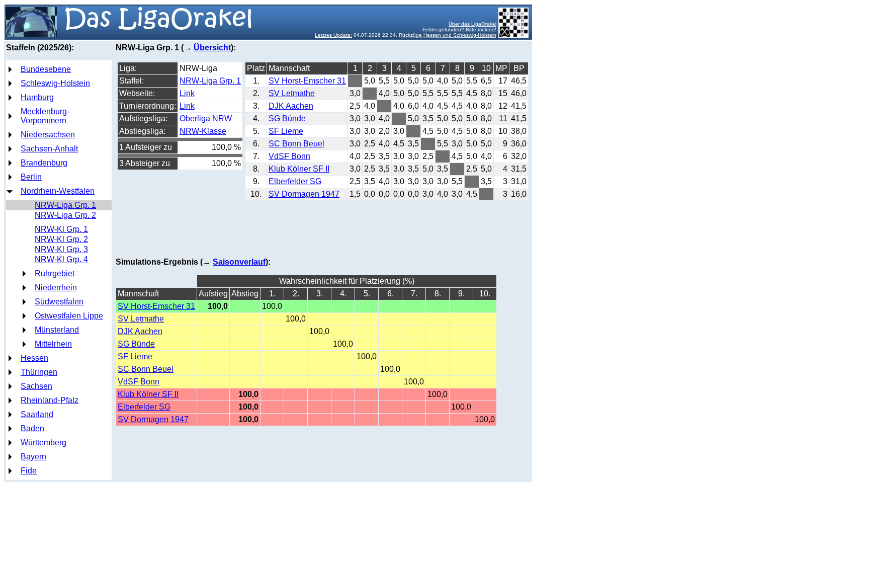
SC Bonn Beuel (296, 143)
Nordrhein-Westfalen (58, 191)
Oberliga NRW (206, 118)
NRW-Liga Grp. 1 (65, 205)
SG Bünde (287, 118)
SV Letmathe (292, 93)
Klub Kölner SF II (299, 169)
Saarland (37, 414)
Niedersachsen (48, 134)
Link (187, 93)
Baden (32, 428)
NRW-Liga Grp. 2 (65, 215)
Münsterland (57, 330)
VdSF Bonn (289, 156)
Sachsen (36, 386)
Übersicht (212, 47)
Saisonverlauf (239, 262)
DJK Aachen (291, 106)
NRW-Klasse (203, 131)
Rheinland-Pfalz (49, 400)
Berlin (31, 177)
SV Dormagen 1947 (304, 194)
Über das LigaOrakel (472, 24)
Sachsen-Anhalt (49, 148)
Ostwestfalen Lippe (69, 315)
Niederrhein (56, 287)
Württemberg (43, 442)
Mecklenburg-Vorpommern (45, 116)
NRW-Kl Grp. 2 (61, 239)
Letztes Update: (333, 35)
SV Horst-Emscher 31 (307, 80)
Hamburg (37, 97)
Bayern (33, 456)
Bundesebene (46, 69)
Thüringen (39, 372)
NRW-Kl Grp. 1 (61, 229)
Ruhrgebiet (54, 273)
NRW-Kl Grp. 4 (61, 259)
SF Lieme (286, 131)
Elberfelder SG (295, 181)
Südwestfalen (59, 301)
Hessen (34, 358)
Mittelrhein (53, 344)
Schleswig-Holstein (55, 83)
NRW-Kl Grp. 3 (61, 249)
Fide (29, 470)
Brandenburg (44, 162)
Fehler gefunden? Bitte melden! (459, 29)
